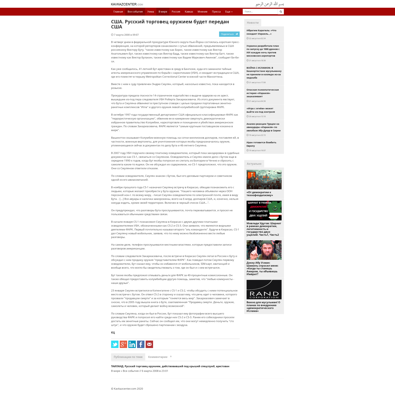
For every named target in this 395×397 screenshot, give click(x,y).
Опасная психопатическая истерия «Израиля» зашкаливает (263, 95)
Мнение (202, 11)
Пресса (216, 11)
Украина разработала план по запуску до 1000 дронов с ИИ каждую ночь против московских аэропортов (263, 53)
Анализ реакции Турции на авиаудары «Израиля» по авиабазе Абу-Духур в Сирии (264, 129)
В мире (163, 11)
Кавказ (189, 11)
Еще (228, 11)
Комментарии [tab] (159, 357)
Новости (253, 22)
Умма (150, 11)
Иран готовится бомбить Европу (261, 146)
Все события (135, 11)
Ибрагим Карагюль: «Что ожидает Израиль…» (261, 34)
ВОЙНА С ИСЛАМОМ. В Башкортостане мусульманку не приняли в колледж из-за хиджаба (264, 75)
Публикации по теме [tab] (128, 357)
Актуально (254, 164)
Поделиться (228, 34)
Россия (176, 11)
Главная (118, 11)
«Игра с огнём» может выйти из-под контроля (261, 112)
